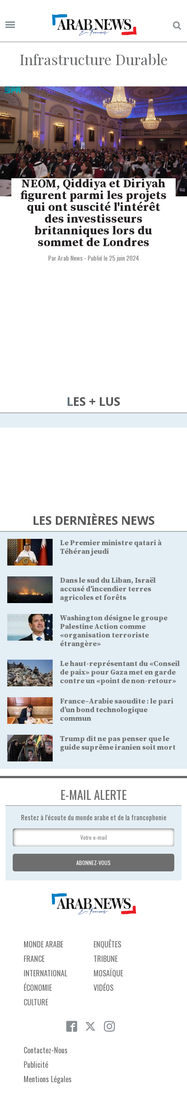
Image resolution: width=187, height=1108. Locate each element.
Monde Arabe (43, 944)
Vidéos (103, 987)
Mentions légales (48, 1079)
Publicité (36, 1064)
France (34, 958)
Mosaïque (108, 973)
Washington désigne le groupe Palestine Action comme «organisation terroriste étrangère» (113, 631)
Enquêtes (107, 944)
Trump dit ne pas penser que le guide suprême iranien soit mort (118, 743)
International (45, 973)
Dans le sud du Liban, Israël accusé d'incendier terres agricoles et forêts (108, 589)
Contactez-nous (46, 1050)
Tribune (106, 958)
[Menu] (10, 25)
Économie (38, 987)
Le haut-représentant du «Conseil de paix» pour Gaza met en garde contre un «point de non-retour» (120, 672)
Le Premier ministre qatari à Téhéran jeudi (111, 547)
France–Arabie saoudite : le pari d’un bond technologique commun (116, 710)
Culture (36, 1002)
